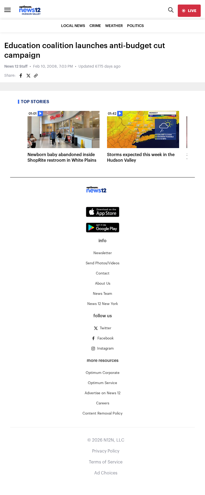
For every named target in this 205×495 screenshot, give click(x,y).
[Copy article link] (36, 76)
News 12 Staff (15, 66)
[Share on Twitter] (28, 76)
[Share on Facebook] (21, 76)
